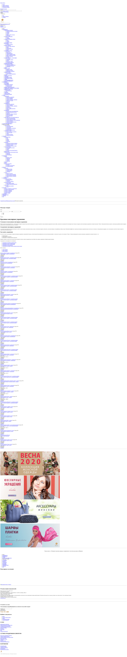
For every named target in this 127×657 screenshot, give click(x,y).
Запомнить (3, 13)
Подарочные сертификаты (4, 641)
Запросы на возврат (5, 6)
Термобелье (8, 66)
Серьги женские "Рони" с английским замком (8, 258)
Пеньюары (8, 35)
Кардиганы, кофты (9, 61)
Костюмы (8, 51)
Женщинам (8, 200)
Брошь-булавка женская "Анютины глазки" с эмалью (9, 381)
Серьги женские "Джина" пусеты (6, 440)
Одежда (5, 172)
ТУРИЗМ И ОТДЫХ (7, 130)
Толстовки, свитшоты (10, 62)
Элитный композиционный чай (11, 184)
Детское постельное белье (10, 118)
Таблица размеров (5, 16)
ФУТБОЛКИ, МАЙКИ (8, 42)
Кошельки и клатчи (9, 70)
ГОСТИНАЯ (4, 155)
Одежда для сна (9, 86)
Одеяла (7, 149)
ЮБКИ (5, 67)
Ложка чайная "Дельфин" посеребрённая (7, 253)
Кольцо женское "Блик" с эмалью (6, 397)
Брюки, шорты (8, 52)
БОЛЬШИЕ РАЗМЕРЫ (8, 50)
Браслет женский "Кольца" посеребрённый (7, 336)
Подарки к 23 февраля (8, 191)
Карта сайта (2, 629)
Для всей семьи (9, 170)
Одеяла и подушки (7, 146)
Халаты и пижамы (9, 98)
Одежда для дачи (9, 132)
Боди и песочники (9, 115)
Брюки (7, 47)
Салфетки (8, 159)
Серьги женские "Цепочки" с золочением (7, 267)
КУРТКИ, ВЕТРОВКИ (8, 63)
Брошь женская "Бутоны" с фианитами (7, 345)
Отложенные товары (5, 7)
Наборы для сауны (9, 173)
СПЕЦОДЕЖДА (7, 125)
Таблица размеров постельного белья (6, 637)
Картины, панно (9, 157)
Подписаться (3, 609)
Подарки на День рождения (9, 189)
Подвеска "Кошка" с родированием (6, 272)
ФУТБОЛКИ (6, 82)
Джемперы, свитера (9, 59)
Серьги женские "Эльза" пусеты (5, 445)
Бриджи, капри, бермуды (10, 46)
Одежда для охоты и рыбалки (11, 131)
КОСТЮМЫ (6, 43)
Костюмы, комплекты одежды (11, 112)
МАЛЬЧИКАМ (6, 103)
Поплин (7, 140)
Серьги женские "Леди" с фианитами (6, 327)
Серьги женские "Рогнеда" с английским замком (8, 341)
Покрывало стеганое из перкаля (11, 143)
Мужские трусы (9, 90)
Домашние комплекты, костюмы (11, 31)
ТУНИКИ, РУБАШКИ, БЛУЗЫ (9, 39)
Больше (8, 102)
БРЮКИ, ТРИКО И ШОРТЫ (9, 87)
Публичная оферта (3, 627)
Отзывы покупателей (4, 631)
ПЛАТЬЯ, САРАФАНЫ (8, 36)
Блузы (7, 40)
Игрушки (8, 164)
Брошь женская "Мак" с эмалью (5, 421)
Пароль (1, 10)
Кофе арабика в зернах (10, 183)
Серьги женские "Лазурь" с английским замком (8, 322)
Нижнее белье (8, 107)
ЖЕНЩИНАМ (4, 29)
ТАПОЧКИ (6, 76)
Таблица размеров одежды (4, 636)
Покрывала (6, 142)
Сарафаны (8, 38)
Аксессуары (13, 200)
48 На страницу (5, 251)
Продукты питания (7, 182)
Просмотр (2, 256)
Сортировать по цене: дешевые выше (8, 243)
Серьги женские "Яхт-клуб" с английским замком (8, 350)
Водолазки (8, 58)
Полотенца (6, 168)
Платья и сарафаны (9, 56)
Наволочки (8, 158)
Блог (3, 15)
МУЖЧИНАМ (4, 81)
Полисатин (8, 141)
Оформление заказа (3, 639)
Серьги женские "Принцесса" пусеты (6, 431)
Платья (7, 37)
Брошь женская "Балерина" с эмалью (6, 295)
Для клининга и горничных (11, 128)
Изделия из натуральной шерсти (11, 150)
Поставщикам (2, 648)
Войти (1, 8)
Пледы (5, 162)
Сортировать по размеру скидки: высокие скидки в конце (12, 246)
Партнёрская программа (4, 649)
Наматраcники (6, 151)
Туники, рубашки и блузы (10, 54)
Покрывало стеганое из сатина (11, 144)
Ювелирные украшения (10, 71)
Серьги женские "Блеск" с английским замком (8, 290)
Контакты (2, 628)
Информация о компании (4, 624)
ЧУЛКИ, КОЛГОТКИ (8, 75)
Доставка (4, 17)
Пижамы (7, 32)
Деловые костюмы (9, 44)
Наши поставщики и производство (6, 625)
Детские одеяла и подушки (10, 119)
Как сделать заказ (3, 638)
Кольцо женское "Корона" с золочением (7, 371)
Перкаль (7, 139)
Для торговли (8, 127)
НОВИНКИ (4, 564)
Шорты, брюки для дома (10, 34)
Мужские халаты (9, 85)
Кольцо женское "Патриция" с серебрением (7, 360)
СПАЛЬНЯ (4, 136)
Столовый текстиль (7, 178)
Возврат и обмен (3, 640)
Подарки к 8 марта (7, 192)
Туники (7, 41)
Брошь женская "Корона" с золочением (7, 281)
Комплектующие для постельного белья (11, 152)
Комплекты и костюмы (10, 104)
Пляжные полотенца (9, 135)
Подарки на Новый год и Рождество (10, 188)
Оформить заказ (3, 26)
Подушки (8, 148)
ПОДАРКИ (4, 187)
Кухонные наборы (9, 179)
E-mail (1, 9)
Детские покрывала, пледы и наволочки (13, 120)
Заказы (3, 4)
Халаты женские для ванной (11, 175)
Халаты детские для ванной (11, 174)
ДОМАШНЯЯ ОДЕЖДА (8, 30)
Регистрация (5, 8)
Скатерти (8, 160)
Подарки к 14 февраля (8, 190)
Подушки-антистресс (8, 163)
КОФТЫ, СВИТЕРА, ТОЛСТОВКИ (10, 57)
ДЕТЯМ (3, 95)
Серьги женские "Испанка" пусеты (6, 313)
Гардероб (4, 200)
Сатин (7, 138)
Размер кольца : (3, 356)
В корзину (2, 255)
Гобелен (5, 156)
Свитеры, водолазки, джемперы (11, 99)
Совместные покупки (4, 647)
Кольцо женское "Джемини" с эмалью (6, 391)
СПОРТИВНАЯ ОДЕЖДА (9, 64)
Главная (1, 200)
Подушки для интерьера (10, 165)
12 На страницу (5, 249)
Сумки (7, 133)
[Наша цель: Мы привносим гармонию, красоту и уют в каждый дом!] (2, 22)
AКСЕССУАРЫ (7, 68)
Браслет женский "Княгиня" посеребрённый (8, 304)
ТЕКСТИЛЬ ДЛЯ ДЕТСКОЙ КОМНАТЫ (11, 117)
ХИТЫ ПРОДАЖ (5, 194)
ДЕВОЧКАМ (6, 96)
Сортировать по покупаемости (7, 245)
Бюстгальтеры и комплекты (11, 73)
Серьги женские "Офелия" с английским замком (8, 318)
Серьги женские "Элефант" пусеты (6, 407)
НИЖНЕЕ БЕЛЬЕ (7, 72)
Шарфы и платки (9, 69)
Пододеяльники (9, 154)
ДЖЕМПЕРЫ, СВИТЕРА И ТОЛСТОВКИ (11, 88)
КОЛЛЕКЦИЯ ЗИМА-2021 (7, 123)
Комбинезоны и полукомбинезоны (12, 111)
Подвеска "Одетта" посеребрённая (6, 263)
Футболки (8, 101)
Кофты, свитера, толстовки (11, 55)
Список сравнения (5, 5)
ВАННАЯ (4, 167)
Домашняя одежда (9, 53)
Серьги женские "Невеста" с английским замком (8, 299)
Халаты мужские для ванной (11, 176)
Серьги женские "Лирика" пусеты (6, 416)
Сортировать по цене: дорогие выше (8, 244)
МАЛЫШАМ (6, 110)
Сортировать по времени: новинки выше (9, 242)
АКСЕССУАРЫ (7, 93)
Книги (7, 186)
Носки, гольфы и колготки (10, 108)
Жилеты (7, 60)
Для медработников (9, 126)
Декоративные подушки (10, 147)
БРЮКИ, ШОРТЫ (7, 45)
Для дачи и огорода (9, 134)
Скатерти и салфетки (9, 181)
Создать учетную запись (4, 11)
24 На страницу (5, 250)
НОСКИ (5, 74)
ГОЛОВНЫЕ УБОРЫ (8, 77)
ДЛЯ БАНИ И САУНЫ (8, 78)
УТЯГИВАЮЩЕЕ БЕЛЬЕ (8, 80)
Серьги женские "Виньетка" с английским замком (8, 402)
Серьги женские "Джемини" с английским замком (8, 276)
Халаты (7, 33)
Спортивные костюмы (10, 65)
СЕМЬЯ (5, 79)
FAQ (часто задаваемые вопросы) (6, 635)
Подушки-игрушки (9, 166)
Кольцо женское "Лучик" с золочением (7, 386)
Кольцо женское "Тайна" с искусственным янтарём (9, 425)
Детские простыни (9, 122)
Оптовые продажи (3, 646)
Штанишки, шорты (9, 114)
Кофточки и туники (9, 100)
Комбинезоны (8, 48)
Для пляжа (8, 171)
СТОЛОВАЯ (4, 562)
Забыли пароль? (5, 10)
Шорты (7, 49)
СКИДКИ (4, 195)
